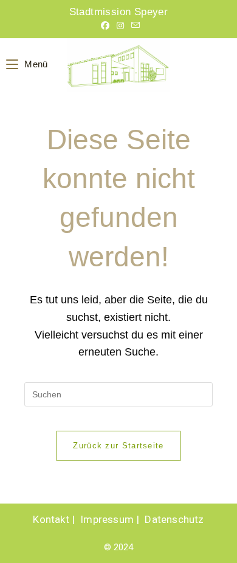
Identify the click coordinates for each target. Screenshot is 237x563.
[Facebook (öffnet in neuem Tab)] (105, 25)
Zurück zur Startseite (118, 445)
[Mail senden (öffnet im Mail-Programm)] (134, 25)
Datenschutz (174, 519)
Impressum (107, 519)
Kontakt (51, 519)
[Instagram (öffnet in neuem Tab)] (120, 25)
